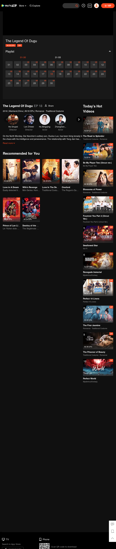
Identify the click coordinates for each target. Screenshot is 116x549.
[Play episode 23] (93, 73)
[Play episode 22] (85, 73)
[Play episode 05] (43, 64)
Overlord (66, 187)
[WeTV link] (9, 5)
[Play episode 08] (68, 64)
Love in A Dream (11, 187)
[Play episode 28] (34, 83)
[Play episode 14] (17, 73)
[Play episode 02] (17, 64)
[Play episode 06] (51, 64)
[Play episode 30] (51, 83)
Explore (36, 5)
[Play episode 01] (9, 64)
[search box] (76, 5)
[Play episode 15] (26, 73)
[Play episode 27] (26, 83)
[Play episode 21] (76, 73)
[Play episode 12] (102, 64)
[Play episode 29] (43, 83)
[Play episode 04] (34, 64)
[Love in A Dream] (11, 171)
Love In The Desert (51, 187)
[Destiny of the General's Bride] (31, 209)
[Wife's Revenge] (31, 171)
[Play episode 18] (51, 73)
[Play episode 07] (60, 64)
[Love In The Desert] (51, 171)
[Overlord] (70, 171)
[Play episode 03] (26, 64)
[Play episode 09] (76, 64)
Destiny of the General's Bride (36, 225)
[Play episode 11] (93, 64)
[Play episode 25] (9, 83)
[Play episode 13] (9, 73)
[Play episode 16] (34, 73)
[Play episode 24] (102, 73)
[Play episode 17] (43, 73)
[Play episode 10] (85, 64)
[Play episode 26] (17, 83)
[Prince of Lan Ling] (11, 209)
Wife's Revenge (29, 187)
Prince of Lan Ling (12, 225)
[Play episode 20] (68, 73)
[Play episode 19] (60, 73)
